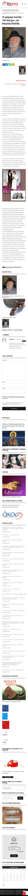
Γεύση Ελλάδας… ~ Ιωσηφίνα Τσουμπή (10, 534)
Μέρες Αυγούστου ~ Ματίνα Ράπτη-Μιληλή (11, 629)
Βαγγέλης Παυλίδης (21, 80)
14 (17, 875)
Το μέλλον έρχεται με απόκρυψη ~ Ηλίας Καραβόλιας (13, 610)
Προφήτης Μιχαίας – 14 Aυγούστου (10, 594)
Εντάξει (2, 895)
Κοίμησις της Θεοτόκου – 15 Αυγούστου (11, 589)
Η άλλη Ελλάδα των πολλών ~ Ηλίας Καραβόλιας (13, 669)
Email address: (14, 846)
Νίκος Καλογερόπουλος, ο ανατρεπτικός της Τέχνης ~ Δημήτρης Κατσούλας (13, 657)
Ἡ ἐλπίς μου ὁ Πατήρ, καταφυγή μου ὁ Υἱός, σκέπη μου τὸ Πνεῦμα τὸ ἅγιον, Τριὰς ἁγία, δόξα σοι (13, 426)
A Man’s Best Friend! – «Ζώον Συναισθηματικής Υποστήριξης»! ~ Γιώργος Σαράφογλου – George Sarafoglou (12, 528)
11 (7, 875)
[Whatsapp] (11, 64)
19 (10, 878)
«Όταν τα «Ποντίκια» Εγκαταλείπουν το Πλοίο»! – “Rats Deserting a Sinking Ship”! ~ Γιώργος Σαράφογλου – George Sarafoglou (13, 663)
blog (22, 85)
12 (10, 875)
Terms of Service (13, 404)
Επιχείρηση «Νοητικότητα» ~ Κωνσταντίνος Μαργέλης (12, 577)
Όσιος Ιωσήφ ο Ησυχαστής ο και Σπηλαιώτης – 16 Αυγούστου (13, 583)
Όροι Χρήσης (20, 851)
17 (3, 878)
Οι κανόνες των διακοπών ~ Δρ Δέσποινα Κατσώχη (13, 639)
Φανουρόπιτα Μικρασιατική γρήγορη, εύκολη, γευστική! (12, 540)
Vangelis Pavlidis (6, 13)
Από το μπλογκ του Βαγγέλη (10, 10)
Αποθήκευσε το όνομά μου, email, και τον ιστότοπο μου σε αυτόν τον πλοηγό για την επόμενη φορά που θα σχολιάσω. (13, 397)
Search (20, 798)
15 (20, 875)
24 (3, 880)
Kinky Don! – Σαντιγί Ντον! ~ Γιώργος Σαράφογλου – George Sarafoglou (13, 553)
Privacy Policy (5, 404)
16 (24, 875)
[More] (13, 64)
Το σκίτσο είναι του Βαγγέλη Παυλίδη (11, 497)
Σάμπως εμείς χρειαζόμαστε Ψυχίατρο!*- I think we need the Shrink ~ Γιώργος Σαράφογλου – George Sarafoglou (13, 623)
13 (14, 875)
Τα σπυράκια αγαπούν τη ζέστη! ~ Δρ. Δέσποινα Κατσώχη (12, 645)
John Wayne (8, 267)
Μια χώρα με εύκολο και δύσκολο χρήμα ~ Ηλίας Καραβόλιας (13, 605)
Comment (4, 360)
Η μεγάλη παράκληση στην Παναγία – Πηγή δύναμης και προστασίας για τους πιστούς (13, 598)
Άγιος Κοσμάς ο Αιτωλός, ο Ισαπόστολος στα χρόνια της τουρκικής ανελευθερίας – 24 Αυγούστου (13, 547)
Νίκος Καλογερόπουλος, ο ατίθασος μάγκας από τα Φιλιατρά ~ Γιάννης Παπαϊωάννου (13, 571)
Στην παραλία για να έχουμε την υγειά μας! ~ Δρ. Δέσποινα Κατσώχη (12, 616)
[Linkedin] (6, 64)
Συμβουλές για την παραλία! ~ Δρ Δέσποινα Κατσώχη (13, 651)
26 (10, 880)
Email (3, 388)
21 (17, 878)
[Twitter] (8, 64)
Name (3, 382)
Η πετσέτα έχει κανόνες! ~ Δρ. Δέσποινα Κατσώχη (13, 558)
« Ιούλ (3, 885)
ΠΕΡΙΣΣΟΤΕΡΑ (8, 777)
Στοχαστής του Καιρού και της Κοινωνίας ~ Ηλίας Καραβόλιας (13, 564)
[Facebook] (3, 64)
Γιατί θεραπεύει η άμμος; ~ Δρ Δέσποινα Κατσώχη (13, 634)
